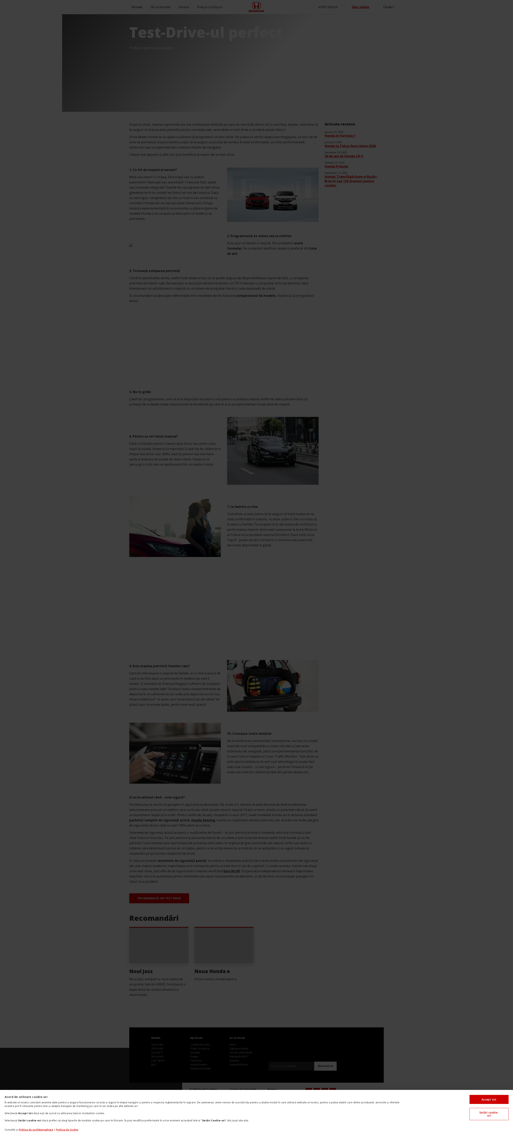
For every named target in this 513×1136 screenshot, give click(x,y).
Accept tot (489, 1099)
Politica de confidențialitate (36, 1129)
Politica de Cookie (67, 1129)
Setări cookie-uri (489, 1114)
